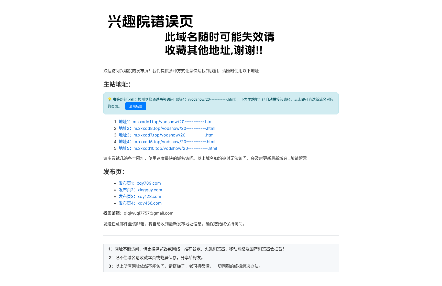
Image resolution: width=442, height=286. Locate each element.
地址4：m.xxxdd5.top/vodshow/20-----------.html (167, 141)
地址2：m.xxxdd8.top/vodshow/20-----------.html (167, 128)
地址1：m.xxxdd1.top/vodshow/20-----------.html (166, 121)
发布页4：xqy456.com (140, 203)
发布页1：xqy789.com (140, 183)
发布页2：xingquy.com (140, 189)
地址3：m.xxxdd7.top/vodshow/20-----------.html (167, 134)
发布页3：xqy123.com (140, 196)
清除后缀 (135, 106)
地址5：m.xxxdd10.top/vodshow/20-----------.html (168, 148)
